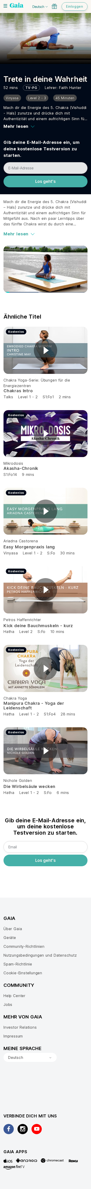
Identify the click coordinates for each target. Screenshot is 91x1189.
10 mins (57, 631)
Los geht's (45, 181)
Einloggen (74, 6)
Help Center (14, 995)
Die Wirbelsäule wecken (29, 786)
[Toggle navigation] (5, 5)
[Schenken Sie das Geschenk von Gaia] (54, 6)
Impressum (13, 1036)
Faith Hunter (70, 87)
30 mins (67, 553)
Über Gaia (13, 928)
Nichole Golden (18, 780)
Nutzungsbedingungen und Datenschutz (40, 955)
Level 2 (26, 631)
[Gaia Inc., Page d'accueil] (17, 6)
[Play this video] (45, 350)
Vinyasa (11, 553)
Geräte (10, 937)
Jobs (8, 1004)
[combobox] (30, 1057)
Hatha (9, 631)
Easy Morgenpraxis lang (29, 546)
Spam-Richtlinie (18, 964)
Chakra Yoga (15, 698)
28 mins (68, 714)
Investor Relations (20, 1027)
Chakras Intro (18, 390)
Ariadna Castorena (21, 541)
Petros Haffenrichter (22, 619)
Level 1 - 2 (28, 397)
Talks (8, 397)
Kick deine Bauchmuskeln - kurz (38, 625)
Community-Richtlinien (24, 946)
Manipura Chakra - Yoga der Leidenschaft (34, 705)
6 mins (63, 792)
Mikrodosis (13, 463)
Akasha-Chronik (21, 468)
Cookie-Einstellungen (23, 973)
